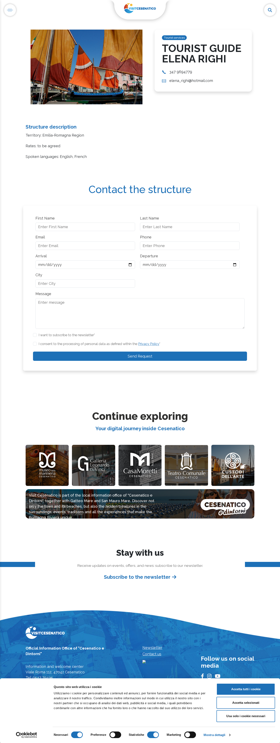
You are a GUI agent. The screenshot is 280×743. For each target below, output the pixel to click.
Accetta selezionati (245, 702)
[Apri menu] (10, 10)
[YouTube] (217, 676)
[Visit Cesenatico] (45, 634)
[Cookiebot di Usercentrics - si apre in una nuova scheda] (26, 735)
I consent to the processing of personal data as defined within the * (99, 344)
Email (40, 237)
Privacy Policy (148, 344)
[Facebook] (202, 676)
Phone (145, 237)
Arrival (41, 256)
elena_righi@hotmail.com (191, 80)
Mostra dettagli (214, 735)
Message (43, 294)
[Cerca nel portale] (270, 10)
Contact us (151, 654)
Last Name (149, 218)
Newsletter (152, 647)
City (38, 275)
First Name (45, 218)
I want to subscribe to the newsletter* (67, 335)
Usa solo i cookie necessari (245, 716)
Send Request (140, 356)
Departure (149, 256)
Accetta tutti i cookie (246, 689)
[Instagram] (209, 676)
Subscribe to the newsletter (137, 577)
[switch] (115, 734)
